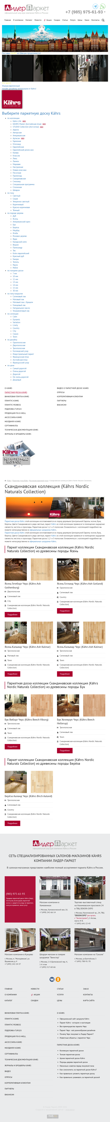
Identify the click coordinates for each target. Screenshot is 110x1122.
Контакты (95, 20)
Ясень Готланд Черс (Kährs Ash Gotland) (80, 583)
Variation (16, 322)
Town (15, 337)
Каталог (29, 20)
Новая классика (19, 170)
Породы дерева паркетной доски (74, 1062)
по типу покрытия (15, 293)
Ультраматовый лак (21, 311)
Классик (16, 155)
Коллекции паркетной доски (38, 481)
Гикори (16, 259)
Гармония (17, 141)
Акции (49, 20)
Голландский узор (20, 351)
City (14, 331)
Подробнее (12, 614)
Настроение (18, 167)
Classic (16, 334)
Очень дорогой (19, 371)
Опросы (61, 392)
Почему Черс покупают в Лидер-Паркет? (77, 1034)
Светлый (16, 196)
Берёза (16, 227)
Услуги (73, 20)
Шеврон (16, 190)
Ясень (15, 219)
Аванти (16, 130)
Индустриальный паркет (23, 354)
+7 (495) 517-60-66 (48, 967)
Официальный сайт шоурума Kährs (74, 1019)
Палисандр (17, 247)
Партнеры (61, 401)
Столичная (17, 187)
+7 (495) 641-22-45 (82, 923)
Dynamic (16, 319)
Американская (19, 135)
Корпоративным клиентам (70, 396)
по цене (10, 365)
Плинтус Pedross (13, 405)
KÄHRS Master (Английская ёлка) (27, 124)
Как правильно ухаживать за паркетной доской (80, 1077)
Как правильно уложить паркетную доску (77, 1073)
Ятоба (15, 233)
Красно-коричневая (21, 207)
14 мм (15, 285)
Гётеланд (17, 144)
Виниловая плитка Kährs (17, 396)
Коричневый (18, 204)
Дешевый (17, 380)
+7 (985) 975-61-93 (84, 12)
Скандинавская (19, 178)
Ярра (15, 239)
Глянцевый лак (19, 305)
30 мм (15, 291)
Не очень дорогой (20, 377)
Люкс (15, 158)
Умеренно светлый (21, 201)
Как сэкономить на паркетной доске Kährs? (78, 1070)
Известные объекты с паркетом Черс (75, 1038)
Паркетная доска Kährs (16, 392)
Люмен (16, 161)
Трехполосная (19, 348)
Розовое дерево (20, 236)
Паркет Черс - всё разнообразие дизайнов (77, 1030)
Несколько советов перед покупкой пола (77, 1066)
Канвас (16, 153)
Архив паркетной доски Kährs (72, 1058)
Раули (15, 265)
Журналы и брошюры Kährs (18, 434)
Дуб (14, 216)
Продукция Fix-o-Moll (15, 413)
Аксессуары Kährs (13, 417)
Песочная (17, 173)
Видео (8, 1071)
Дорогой (16, 374)
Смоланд (17, 181)
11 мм (15, 279)
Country (16, 328)
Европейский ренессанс (23, 150)
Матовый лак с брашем (23, 302)
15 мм (15, 288)
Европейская (18, 147)
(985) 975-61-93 (15, 894)
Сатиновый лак (19, 296)
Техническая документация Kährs (21, 430)
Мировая (16, 164)
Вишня (16, 245)
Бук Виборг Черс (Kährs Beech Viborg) (26, 719)
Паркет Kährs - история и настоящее (75, 1023)
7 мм (15, 273)
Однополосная (19, 342)
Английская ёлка (20, 360)
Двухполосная (19, 345)
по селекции (12, 314)
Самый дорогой (19, 368)
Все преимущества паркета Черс (73, 1026)
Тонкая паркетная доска (70, 1054)
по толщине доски (15, 270)
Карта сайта (88, 1000)
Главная (7, 20)
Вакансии (61, 405)
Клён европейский (21, 253)
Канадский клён (20, 242)
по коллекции (13, 118)
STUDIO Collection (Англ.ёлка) (26, 127)
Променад (17, 176)
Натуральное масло (21, 308)
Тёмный (16, 210)
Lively (15, 325)
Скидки (57, 20)
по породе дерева (15, 213)
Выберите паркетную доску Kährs (31, 113)
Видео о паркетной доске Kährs (73, 388)
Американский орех (21, 222)
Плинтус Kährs (12, 401)
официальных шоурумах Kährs (42, 530)
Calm (15, 316)
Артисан (16, 138)
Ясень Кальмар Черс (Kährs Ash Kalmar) (27, 647)
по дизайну (12, 340)
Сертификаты (11, 426)
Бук (14, 224)
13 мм (15, 282)
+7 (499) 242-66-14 (48, 912)
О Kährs (8, 388)
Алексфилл (70, 1110)
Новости (37, 20)
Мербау (16, 230)
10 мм (15, 276)
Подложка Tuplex (13, 409)
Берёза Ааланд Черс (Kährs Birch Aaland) (28, 796)
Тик (14, 250)
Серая (15, 199)
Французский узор (21, 362)
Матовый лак (18, 299)
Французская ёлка (21, 357)
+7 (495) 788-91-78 (82, 961)
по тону (10, 193)
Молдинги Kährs (13, 421)
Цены (80, 20)
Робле (15, 268)
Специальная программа (23, 184)
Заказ (87, 20)
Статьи (65, 20)
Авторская (17, 132)
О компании (18, 20)
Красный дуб (18, 256)
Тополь (16, 262)
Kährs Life (17, 121)
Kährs (9, 481)
